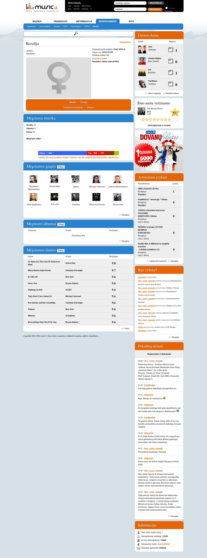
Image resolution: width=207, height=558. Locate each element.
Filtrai (61, 167)
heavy (76, 6)
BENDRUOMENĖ (108, 21)
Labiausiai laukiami (157, 261)
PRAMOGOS (60, 21)
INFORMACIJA (84, 21)
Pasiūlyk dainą (171, 93)
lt (91, 9)
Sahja (140, 327)
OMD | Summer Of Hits (148, 189)
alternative (86, 6)
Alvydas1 (142, 331)
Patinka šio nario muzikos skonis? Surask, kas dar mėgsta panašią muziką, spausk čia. (78, 157)
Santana (152, 84)
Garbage (152, 50)
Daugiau (125, 215)
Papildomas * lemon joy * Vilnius (152, 199)
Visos (127, 328)
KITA (131, 21)
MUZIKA (37, 21)
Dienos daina (148, 35)
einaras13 (142, 277)
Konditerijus (149, 385)
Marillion (152, 73)
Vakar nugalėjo (154, 93)
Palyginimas (125, 42)
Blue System (153, 61)
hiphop (85, 9)
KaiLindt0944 (164, 544)
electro (77, 9)
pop (69, 9)
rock (69, 6)
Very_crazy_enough (146, 281)
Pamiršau (168, 11)
